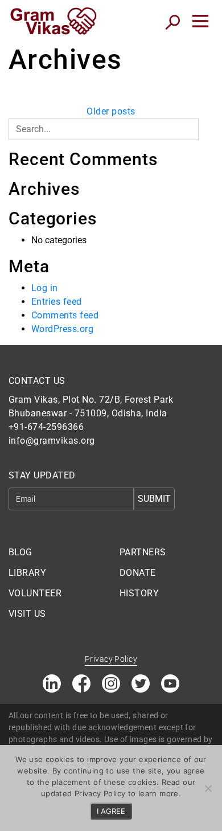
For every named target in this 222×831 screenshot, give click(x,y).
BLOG (20, 552)
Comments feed (64, 315)
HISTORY (139, 593)
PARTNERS (143, 552)
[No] (207, 788)
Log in (44, 288)
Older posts (111, 111)
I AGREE (111, 811)
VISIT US (27, 613)
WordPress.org (62, 329)
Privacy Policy (111, 659)
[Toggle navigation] (200, 21)
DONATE (138, 572)
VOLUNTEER (35, 593)
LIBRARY (27, 572)
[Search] (206, 125)
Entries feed (56, 301)
